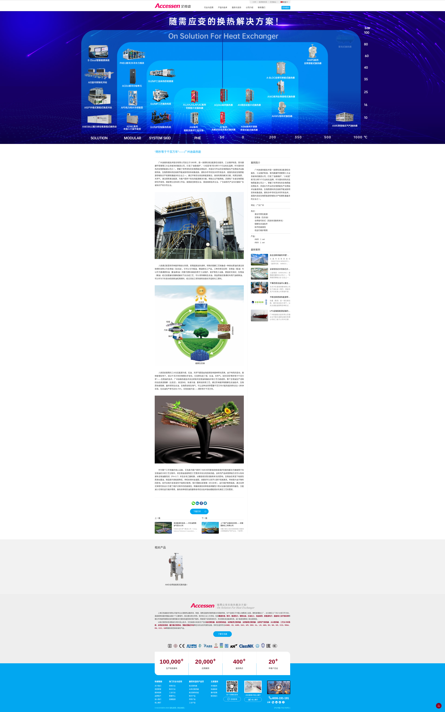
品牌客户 (158, 696)
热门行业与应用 (175, 682)
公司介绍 (249, 7)
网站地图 (180, 708)
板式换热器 (193, 686)
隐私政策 (173, 708)
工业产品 (192, 703)
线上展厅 (158, 703)
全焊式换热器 (194, 689)
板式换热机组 (194, 692)
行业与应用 (208, 7)
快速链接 (158, 682)
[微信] (193, 503)
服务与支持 (236, 7)
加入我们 (158, 699)
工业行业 (172, 692)
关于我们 (158, 686)
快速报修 (214, 689)
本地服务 (214, 686)
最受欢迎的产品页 (196, 682)
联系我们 (261, 7)
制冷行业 (172, 689)
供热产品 (192, 699)
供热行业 (172, 686)
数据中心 (172, 696)
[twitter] (205, 503)
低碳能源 (172, 699)
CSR (254, 2)
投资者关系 (263, 2)
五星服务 (214, 682)
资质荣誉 (158, 689)
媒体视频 (158, 692)
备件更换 (214, 692)
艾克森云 (273, 2)
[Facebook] (201, 503)
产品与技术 (222, 7)
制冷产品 (192, 696)
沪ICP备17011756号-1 (282, 708)
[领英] (197, 503)
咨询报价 (286, 8)
